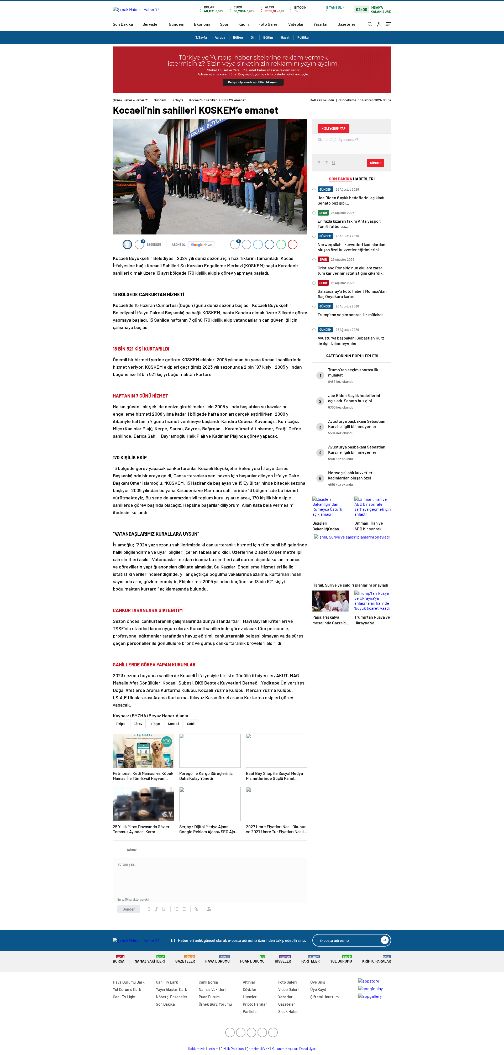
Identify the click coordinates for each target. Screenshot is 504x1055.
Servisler (151, 24)
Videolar (296, 24)
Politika (303, 37)
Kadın (243, 24)
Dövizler (249, 989)
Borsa (118, 959)
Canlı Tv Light (124, 996)
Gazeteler (346, 24)
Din (253, 37)
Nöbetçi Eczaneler (171, 996)
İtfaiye (155, 724)
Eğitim (268, 37)
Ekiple (120, 724)
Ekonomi (202, 24)
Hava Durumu (217, 959)
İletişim (213, 1049)
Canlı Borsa (208, 982)
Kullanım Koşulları (285, 1049)
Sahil (191, 724)
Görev (138, 724)
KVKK (265, 1049)
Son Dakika (123, 24)
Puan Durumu (252, 959)
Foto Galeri (269, 24)
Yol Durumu (341, 959)
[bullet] (183, 909)
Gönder (129, 909)
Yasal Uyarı (308, 1049)
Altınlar (249, 982)
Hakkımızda (197, 1049)
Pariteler (310, 959)
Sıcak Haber (288, 1011)
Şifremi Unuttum (324, 996)
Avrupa (220, 37)
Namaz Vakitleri (150, 959)
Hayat (285, 37)
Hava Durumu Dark (129, 982)
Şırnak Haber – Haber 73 (131, 100)
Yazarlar (320, 24)
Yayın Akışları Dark (171, 989)
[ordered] (176, 909)
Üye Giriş (317, 982)
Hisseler (283, 959)
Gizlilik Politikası (232, 1049)
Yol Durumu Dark (127, 989)
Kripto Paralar (376, 959)
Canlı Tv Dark (167, 982)
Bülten (238, 37)
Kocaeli (173, 724)
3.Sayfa (201, 37)
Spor (224, 24)
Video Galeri (288, 989)
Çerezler (252, 1049)
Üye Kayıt (318, 989)
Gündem (176, 24)
